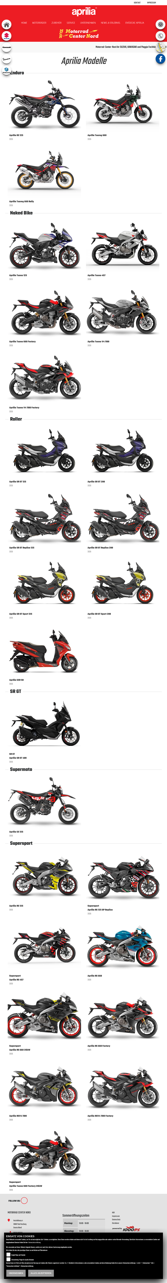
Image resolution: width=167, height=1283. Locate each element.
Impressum (151, 2)
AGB (113, 1212)
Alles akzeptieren (41, 1273)
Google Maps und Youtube (18, 1255)
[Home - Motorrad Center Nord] (83, 11)
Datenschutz (116, 1219)
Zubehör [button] (56, 22)
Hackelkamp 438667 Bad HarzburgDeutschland (19, 1224)
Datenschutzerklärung (34, 1242)
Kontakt (137, 2)
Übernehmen (16, 1273)
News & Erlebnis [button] (110, 22)
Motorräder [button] (39, 22)
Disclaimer (115, 1223)
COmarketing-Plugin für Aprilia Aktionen (22, 1260)
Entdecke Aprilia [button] (134, 22)
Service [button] (71, 22)
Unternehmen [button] (88, 22)
